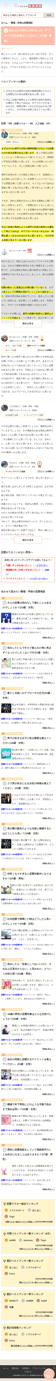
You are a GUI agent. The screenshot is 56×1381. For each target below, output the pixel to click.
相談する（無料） (49, 1376)
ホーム (6, 1368)
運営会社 (15, 1368)
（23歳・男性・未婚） (24, 406)
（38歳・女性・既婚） (24, 337)
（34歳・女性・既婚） (23, 463)
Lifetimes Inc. (25, 1375)
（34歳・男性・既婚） (24, 133)
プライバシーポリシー (41, 1368)
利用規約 (25, 1368)
